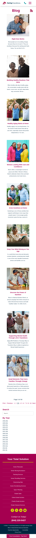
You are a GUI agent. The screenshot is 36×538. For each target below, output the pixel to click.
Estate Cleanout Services (18, 505)
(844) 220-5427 (18, 520)
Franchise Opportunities (14, 530)
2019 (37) (5, 435)
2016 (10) (5, 441)
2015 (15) (5, 444)
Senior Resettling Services (18, 478)
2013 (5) (5, 448)
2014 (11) (5, 446)
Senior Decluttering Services (18, 486)
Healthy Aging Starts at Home (18, 123)
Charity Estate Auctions (18, 501)
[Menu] (30, 3)
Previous (10, 403)
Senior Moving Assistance (18, 470)
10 (30, 403)
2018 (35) (5, 437)
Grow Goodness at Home (18, 208)
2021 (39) (5, 431)
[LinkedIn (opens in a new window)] (20, 510)
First (4, 403)
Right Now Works (18, 39)
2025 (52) (5, 423)
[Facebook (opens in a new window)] (12, 510)
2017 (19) (5, 439)
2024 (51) (5, 425)
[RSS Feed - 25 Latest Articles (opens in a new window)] (31, 10)
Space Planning (18, 489)
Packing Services (18, 474)
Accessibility (25, 530)
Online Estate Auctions (18, 497)
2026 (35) (5, 421)
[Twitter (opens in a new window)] (16, 510)
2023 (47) (5, 427)
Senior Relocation (18, 467)
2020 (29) (5, 433)
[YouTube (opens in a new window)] (25, 510)
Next (33, 403)
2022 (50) (5, 429)
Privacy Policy (18, 532)
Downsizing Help (18, 482)
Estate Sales (18, 493)
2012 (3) (5, 450)
